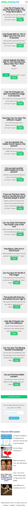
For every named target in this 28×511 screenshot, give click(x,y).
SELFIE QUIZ (5, 503)
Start (20, 20)
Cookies (12, 505)
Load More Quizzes (14, 397)
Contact (5, 505)
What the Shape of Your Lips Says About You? (20, 463)
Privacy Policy (20, 505)
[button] (26, 2)
